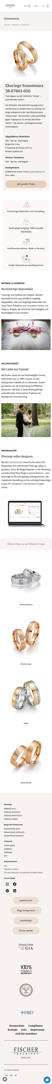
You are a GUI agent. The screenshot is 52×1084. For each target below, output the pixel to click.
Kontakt (12, 1029)
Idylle (26, 723)
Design (41, 544)
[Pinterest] (7, 890)
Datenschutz (16, 1025)
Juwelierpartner (36, 172)
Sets (5, 856)
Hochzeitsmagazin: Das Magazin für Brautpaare (23, 873)
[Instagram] (7, 884)
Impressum (37, 1029)
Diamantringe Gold (12, 829)
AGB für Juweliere (26, 1033)
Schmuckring (9, 846)
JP (16, 1075)
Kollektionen (16, 25)
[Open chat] (47, 1080)
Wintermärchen (26, 605)
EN (11, 1075)
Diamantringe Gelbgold (13, 836)
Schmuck (8, 841)
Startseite (7, 25)
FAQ (5, 866)
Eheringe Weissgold (12, 812)
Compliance (35, 1025)
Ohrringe (8, 849)
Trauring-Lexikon (11, 869)
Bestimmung (26, 664)
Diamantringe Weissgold (14, 832)
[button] (5, 1079)
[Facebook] (14, 884)
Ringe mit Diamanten (13, 825)
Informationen (10, 861)
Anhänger (8, 852)
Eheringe (8, 804)
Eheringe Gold (10, 809)
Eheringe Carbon (11, 819)
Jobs (24, 1029)
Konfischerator (16, 462)
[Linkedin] (14, 890)
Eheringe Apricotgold (13, 816)
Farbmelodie (26, 783)
